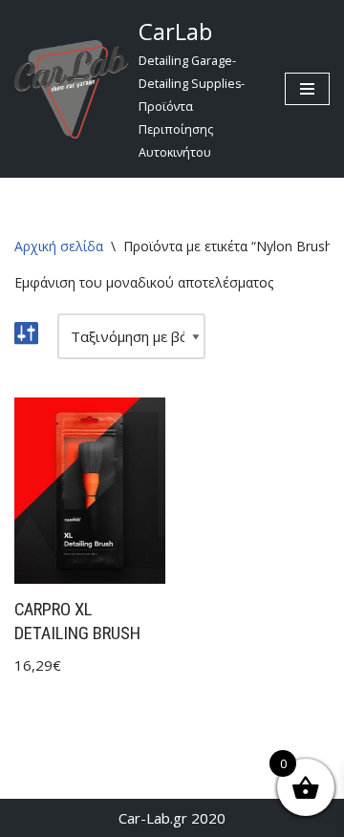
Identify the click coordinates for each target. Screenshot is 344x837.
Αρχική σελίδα (58, 246)
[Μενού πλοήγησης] (307, 89)
